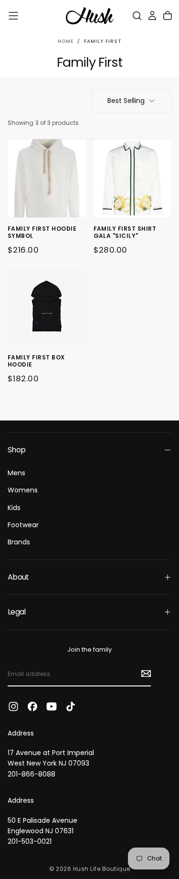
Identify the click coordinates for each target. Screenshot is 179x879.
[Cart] (167, 15)
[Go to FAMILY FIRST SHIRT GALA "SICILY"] (133, 178)
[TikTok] (70, 706)
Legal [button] (17, 611)
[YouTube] (51, 706)
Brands (19, 542)
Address (21, 733)
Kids (14, 507)
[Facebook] (32, 706)
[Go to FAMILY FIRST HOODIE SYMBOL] (47, 178)
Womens (23, 490)
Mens (16, 473)
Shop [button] (16, 449)
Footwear (23, 525)
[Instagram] (13, 706)
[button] (13, 15)
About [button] (18, 577)
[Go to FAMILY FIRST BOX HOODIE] (47, 307)
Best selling (126, 100)
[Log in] (152, 15)
